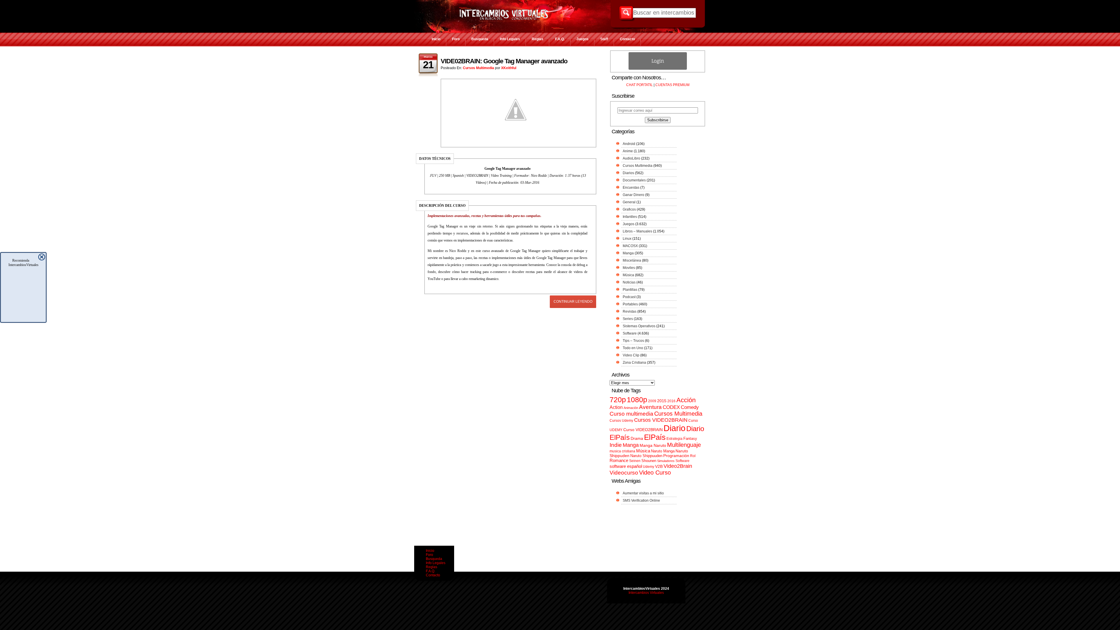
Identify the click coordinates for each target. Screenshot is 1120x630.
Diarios (628, 173)
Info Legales (510, 39)
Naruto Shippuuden (646, 456)
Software (630, 333)
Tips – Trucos (633, 341)
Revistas (629, 311)
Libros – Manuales (637, 231)
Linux (627, 239)
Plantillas (630, 290)
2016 (671, 401)
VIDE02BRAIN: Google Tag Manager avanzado (504, 61)
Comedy (690, 407)
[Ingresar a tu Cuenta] (658, 68)
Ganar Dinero (633, 195)
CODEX (671, 407)
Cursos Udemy (621, 421)
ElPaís (655, 437)
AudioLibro (631, 158)
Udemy (648, 467)
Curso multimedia (631, 414)
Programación (676, 455)
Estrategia (674, 439)
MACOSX (630, 246)
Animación (631, 408)
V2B (659, 466)
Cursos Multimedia (478, 68)
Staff (604, 39)
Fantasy (690, 438)
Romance (619, 460)
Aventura (650, 407)
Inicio (436, 39)
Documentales (634, 180)
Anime (628, 151)
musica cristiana (622, 451)
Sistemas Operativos (639, 326)
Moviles (629, 268)
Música (628, 275)
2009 (652, 401)
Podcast (629, 297)
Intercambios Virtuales (646, 593)
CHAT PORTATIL (639, 85)
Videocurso (624, 473)
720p (618, 400)
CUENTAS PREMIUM (672, 85)
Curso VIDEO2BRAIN (643, 429)
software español (626, 466)
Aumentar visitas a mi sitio (643, 493)
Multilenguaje (684, 445)
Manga (628, 253)
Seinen (634, 461)
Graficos (629, 209)
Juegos (582, 39)
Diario (674, 428)
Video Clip (631, 355)
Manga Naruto (653, 445)
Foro (456, 39)
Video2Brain (678, 466)
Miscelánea (632, 260)
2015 (661, 401)
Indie (616, 445)
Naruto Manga (663, 451)
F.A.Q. (560, 39)
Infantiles (630, 217)
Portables (630, 304)
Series (628, 319)
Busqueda (479, 39)
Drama (637, 438)
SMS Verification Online (641, 500)
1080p (637, 400)
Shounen (648, 461)
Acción (686, 400)
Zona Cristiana (634, 362)
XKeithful (508, 68)
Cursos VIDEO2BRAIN (660, 420)
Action (616, 407)
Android (629, 144)
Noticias (629, 282)
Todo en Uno (633, 348)
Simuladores (666, 461)
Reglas (537, 39)
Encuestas (631, 188)
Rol (693, 456)
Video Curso (655, 472)
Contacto (627, 39)
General (629, 202)
